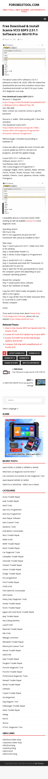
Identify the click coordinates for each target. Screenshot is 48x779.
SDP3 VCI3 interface (31, 363)
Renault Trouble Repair (12, 680)
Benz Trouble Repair (11, 535)
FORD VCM (7, 586)
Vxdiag (5, 714)
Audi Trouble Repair (11, 501)
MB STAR (6, 633)
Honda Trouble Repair (12, 603)
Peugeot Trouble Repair (12, 663)
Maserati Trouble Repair (13, 629)
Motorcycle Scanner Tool (13, 646)
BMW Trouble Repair (11, 544)
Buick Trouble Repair (11, 548)
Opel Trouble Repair (11, 659)
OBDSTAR (7, 654)
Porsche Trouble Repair (12, 672)
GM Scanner (8, 595)
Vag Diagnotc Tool (10, 701)
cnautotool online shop (12, 742)
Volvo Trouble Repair (11, 710)
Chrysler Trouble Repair (12, 565)
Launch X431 (8, 625)
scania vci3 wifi (11, 363)
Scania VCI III (34, 353)
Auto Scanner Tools (11, 522)
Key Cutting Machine (11, 620)
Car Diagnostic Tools (11, 552)
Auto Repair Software (11, 518)
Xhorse (5, 723)
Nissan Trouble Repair (12, 650)
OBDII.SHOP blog (10, 754)
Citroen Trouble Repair (12, 569)
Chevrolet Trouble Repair (13, 561)
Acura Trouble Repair (11, 497)
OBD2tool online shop (12, 739)
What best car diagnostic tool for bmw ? (19, 471)
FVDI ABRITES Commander (14, 590)
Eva (21, 39)
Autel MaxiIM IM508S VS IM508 (16, 480)
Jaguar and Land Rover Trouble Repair (18, 612)
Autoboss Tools (9, 527)
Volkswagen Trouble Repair (14, 706)
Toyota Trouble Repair (12, 693)
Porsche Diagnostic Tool (13, 667)
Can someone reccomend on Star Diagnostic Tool (23, 476)
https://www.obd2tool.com (21, 319)
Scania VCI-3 (9, 358)
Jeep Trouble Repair (11, 616)
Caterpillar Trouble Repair (13, 556)
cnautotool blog (9, 748)
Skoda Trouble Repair (11, 684)
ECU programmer (10, 578)
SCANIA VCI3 (24, 358)
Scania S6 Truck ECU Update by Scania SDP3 (25, 334)
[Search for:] (24, 400)
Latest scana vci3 (16, 353)
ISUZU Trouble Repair (11, 608)
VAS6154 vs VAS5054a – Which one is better (21, 484)
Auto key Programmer (12, 514)
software (6, 689)
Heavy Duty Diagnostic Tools (15, 599)
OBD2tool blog (9, 745)
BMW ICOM (7, 539)
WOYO (5, 718)
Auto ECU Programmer (12, 509)
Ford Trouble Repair (11, 582)
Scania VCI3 (31, 221)
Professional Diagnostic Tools (15, 676)
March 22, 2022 (10, 39)
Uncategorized (9, 697)
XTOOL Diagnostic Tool (12, 727)
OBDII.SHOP (8, 751)
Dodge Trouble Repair (12, 573)
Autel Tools (7, 505)
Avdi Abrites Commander (13, 531)
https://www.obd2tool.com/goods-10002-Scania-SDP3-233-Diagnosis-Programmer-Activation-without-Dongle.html (21, 130)
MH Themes (39, 763)
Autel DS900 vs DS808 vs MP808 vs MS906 (20, 467)
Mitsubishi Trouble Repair (13, 642)
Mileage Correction (10, 637)
